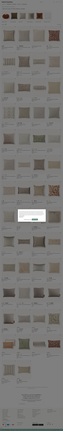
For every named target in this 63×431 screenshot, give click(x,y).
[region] (32, 215)
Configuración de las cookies (27, 219)
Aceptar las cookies (34, 219)
